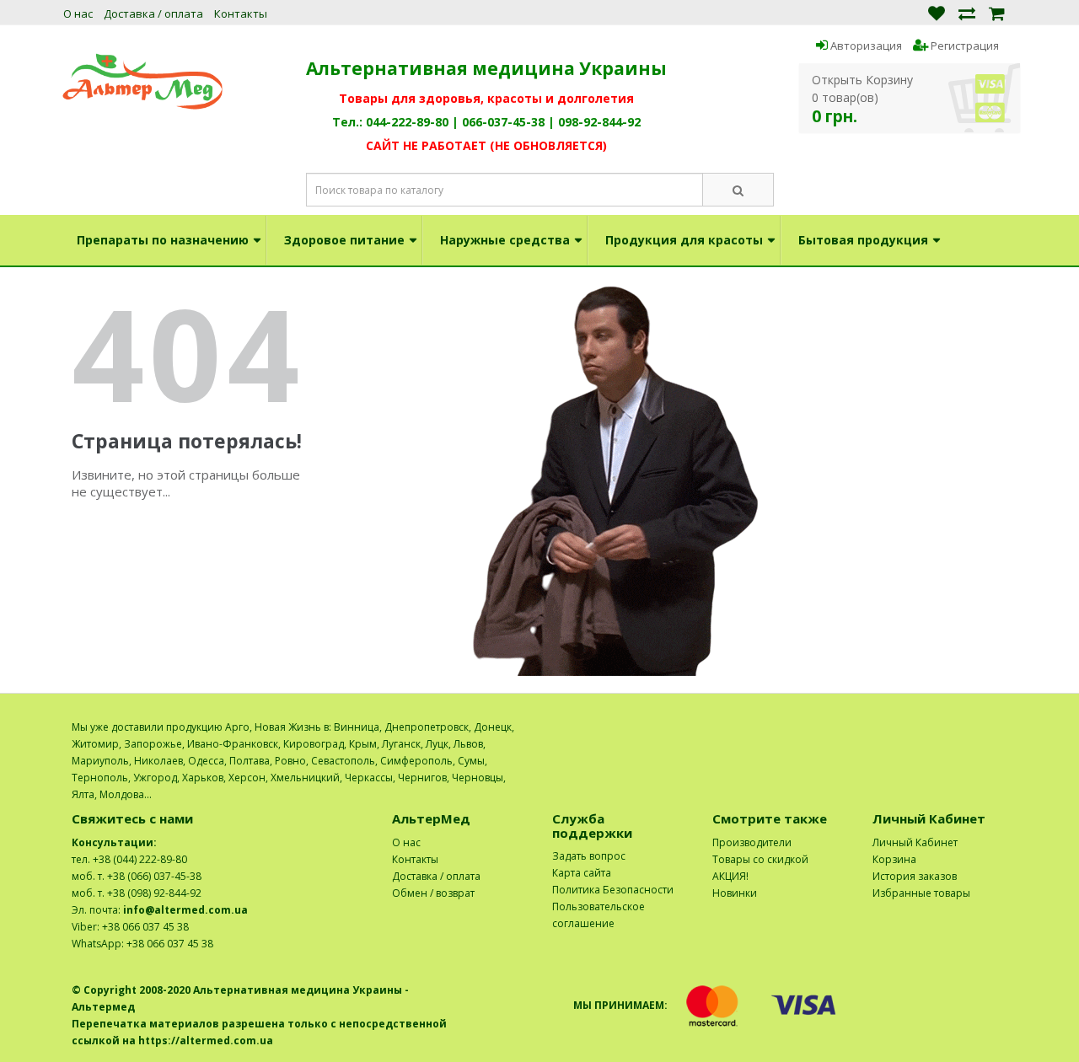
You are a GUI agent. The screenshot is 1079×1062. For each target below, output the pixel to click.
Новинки (734, 893)
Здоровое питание (344, 240)
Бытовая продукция (863, 240)
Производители (752, 842)
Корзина (894, 859)
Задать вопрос (588, 856)
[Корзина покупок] (996, 12)
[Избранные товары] (936, 12)
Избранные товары (921, 893)
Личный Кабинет (915, 842)
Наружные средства (505, 240)
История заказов (914, 876)
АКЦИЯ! (730, 876)
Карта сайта (581, 873)
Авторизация (865, 45)
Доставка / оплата (153, 13)
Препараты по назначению (163, 240)
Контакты (240, 13)
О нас (78, 13)
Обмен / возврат (433, 893)
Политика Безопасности (613, 889)
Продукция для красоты (684, 240)
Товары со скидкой (760, 859)
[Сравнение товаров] (967, 12)
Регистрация (963, 45)
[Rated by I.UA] (970, 727)
